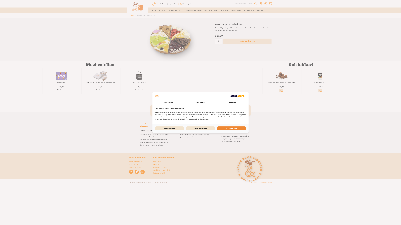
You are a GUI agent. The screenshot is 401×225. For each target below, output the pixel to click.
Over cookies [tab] (200, 102)
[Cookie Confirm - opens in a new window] (238, 96)
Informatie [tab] (232, 102)
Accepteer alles (231, 128)
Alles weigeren (169, 128)
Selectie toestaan (200, 128)
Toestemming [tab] (168, 102)
